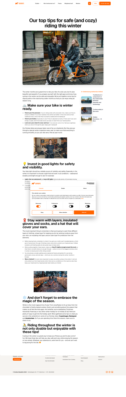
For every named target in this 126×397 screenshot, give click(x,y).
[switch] (55, 206)
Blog (82, 360)
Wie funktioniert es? (49, 3)
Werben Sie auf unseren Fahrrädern (69, 355)
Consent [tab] (41, 188)
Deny (42, 212)
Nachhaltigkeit (84, 358)
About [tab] (84, 188)
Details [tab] (63, 188)
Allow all (84, 212)
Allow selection (63, 212)
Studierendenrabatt (50, 358)
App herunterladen (49, 360)
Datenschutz (101, 356)
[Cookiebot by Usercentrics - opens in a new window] (87, 183)
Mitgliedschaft (68, 3)
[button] (38, 3)
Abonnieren (17, 359)
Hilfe (95, 3)
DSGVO (100, 359)
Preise (60, 3)
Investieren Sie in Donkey (69, 359)
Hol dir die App (105, 3)
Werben (78, 3)
